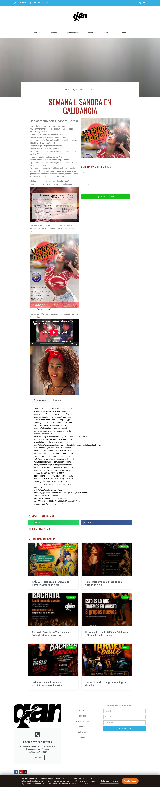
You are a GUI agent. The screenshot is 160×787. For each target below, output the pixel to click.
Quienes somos (72, 33)
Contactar (37, 758)
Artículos (107, 33)
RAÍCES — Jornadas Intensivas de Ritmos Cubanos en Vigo (50, 583)
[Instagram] (140, 2)
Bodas (123, 33)
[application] (54, 332)
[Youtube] (144, 2)
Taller (91, 90)
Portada (37, 33)
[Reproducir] (33, 344)
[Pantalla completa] (76, 344)
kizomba (81, 90)
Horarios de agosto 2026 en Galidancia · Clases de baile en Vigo (106, 633)
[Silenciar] (72, 344)
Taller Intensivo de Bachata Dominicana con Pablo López (48, 684)
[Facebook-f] (136, 2)
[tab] (41, 400)
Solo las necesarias (109, 781)
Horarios (53, 33)
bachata (69, 90)
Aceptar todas (130, 781)
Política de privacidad (79, 783)
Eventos (91, 33)
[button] (53, 522)
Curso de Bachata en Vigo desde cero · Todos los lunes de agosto (53, 633)
